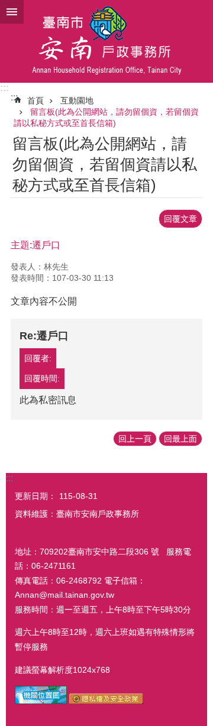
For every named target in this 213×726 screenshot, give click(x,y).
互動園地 (76, 100)
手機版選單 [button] (12, 12)
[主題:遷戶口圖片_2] (106, 701)
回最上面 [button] (180, 438)
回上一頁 (134, 438)
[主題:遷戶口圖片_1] (41, 701)
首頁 (35, 100)
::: (4, 88)
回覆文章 (180, 218)
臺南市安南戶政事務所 (106, 41)
